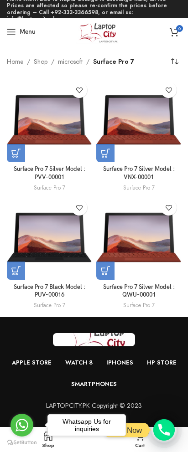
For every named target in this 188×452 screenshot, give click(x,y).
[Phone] (164, 430)
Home (15, 61)
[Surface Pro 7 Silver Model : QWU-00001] (138, 237)
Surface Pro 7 (49, 187)
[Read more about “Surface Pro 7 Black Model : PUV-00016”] (16, 271)
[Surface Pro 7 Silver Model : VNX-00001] (138, 119)
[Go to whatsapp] (21, 425)
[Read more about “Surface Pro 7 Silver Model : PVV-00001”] (16, 153)
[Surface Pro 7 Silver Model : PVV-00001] (49, 119)
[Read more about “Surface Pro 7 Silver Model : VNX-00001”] (105, 153)
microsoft (70, 61)
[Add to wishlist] (79, 90)
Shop (40, 61)
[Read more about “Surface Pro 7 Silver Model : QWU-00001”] (105, 271)
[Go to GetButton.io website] (22, 443)
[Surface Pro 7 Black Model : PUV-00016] (49, 237)
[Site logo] (94, 31)
